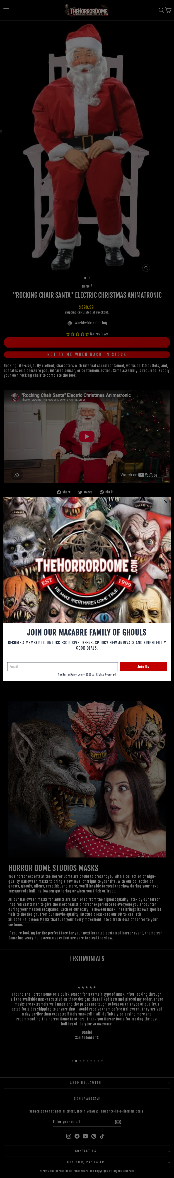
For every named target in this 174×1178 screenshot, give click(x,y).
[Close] (165, 501)
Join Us (143, 667)
